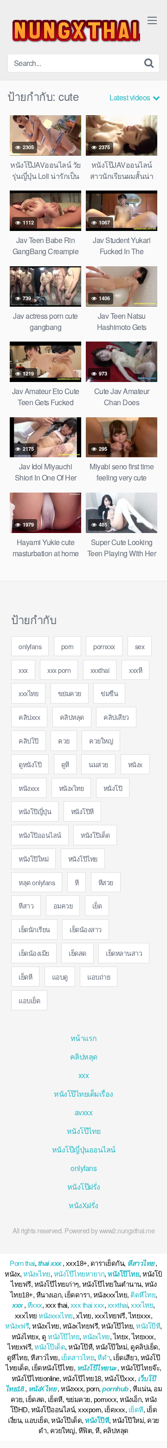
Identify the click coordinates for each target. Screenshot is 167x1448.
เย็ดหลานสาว (124, 953)
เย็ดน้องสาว (86, 929)
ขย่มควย (69, 693)
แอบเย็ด (29, 1000)
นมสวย (98, 764)
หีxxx (34, 1305)
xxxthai (99, 670)
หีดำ (103, 1358)
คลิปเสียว (116, 717)
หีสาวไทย (140, 1263)
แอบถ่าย (98, 976)
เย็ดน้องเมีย (34, 953)
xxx (23, 670)
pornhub (115, 1389)
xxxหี (135, 670)
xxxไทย (28, 693)
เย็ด (97, 905)
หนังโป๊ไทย (82, 858)
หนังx (135, 764)
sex (140, 646)
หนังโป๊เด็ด (95, 835)
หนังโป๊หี (82, 811)
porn (67, 646)
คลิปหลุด (72, 717)
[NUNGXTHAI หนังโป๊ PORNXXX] (73, 30)
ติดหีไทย (142, 1295)
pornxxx (104, 646)
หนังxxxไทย (56, 1316)
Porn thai (22, 1263)
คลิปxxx (29, 717)
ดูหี (65, 764)
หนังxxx (29, 788)
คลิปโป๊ (29, 740)
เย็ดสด (77, 953)
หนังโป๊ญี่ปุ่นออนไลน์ (84, 1149)
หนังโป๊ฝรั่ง (83, 1186)
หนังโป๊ (112, 788)
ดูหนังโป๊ (30, 764)
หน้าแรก (84, 1038)
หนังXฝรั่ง (83, 1205)
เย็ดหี (25, 976)
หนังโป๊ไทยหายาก (79, 1274)
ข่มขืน (109, 693)
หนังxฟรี (17, 1326)
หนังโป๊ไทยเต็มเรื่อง (83, 1093)
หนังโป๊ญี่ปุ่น (35, 811)
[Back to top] (150, 1427)
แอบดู (60, 976)
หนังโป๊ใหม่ (33, 858)
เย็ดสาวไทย (78, 1358)
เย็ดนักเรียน (34, 929)
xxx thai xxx (87, 1305)
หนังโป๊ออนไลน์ (40, 835)
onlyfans (30, 646)
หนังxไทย (71, 788)
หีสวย (105, 882)
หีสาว (26, 905)
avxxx (84, 1112)
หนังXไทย (42, 1389)
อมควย (63, 905)
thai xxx (49, 1263)
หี (77, 882)
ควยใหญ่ (101, 740)
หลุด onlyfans (37, 882)
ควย (64, 740)
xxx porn (59, 670)
